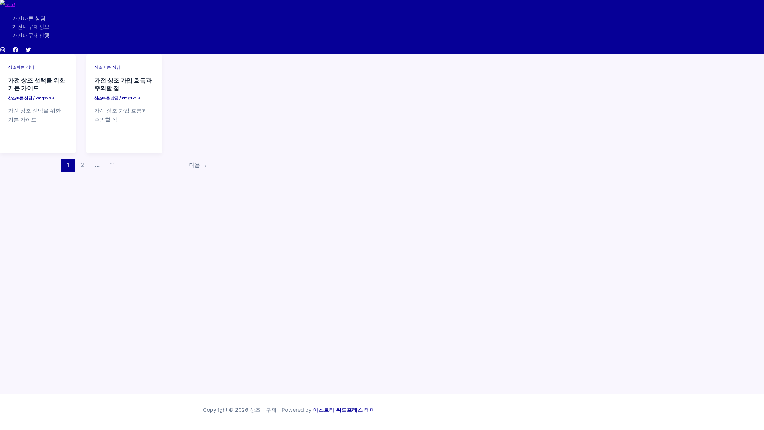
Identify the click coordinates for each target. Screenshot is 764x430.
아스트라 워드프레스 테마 (344, 410)
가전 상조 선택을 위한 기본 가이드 (36, 83)
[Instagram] (2, 50)
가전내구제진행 (31, 35)
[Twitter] (28, 50)
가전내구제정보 (31, 27)
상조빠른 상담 (21, 67)
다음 (198, 164)
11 (112, 164)
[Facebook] (15, 50)
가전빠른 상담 (29, 18)
